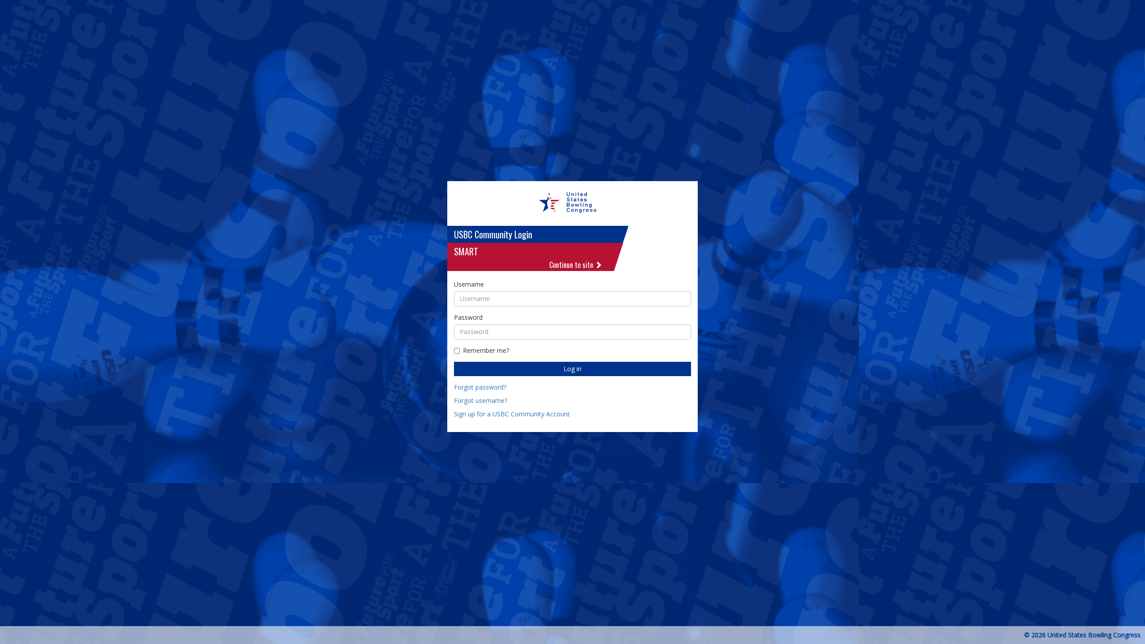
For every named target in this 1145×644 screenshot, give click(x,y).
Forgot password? (480, 387)
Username (469, 284)
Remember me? (486, 350)
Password (468, 317)
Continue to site (572, 264)
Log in (572, 368)
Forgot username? (480, 400)
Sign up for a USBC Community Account (512, 414)
